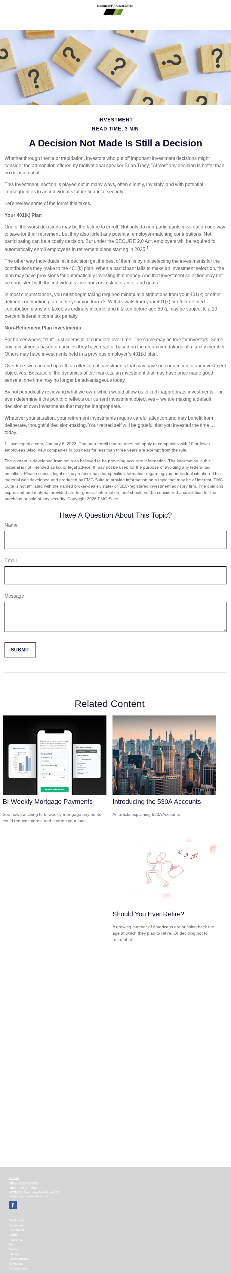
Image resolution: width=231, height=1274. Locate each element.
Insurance (16, 1239)
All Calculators (18, 1268)
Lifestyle (14, 1254)
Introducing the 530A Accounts (156, 801)
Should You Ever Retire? (148, 914)
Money (13, 1249)
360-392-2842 (28, 1188)
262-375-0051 (28, 1183)
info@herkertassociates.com (28, 1196)
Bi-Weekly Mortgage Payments (48, 801)
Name (11, 525)
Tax (11, 1244)
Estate (13, 1234)
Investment (16, 1230)
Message (14, 596)
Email (11, 560)
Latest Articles (18, 1258)
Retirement (16, 1225)
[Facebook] (13, 1205)
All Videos (16, 1263)
